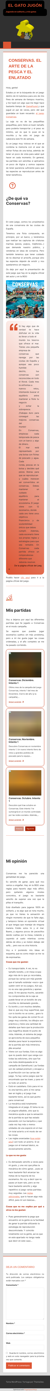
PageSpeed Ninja (30, 1389)
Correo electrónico (15, 1333)
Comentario (12, 1285)
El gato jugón (25, 5)
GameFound (32, 106)
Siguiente (30, 829)
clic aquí (25, 577)
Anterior (19, 829)
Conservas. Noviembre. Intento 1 (25, 724)
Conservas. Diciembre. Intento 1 (25, 664)
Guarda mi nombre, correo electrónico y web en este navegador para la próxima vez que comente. (25, 1356)
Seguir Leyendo (15, 702)
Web (8, 1343)
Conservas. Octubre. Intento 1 (25, 782)
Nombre (10, 1323)
